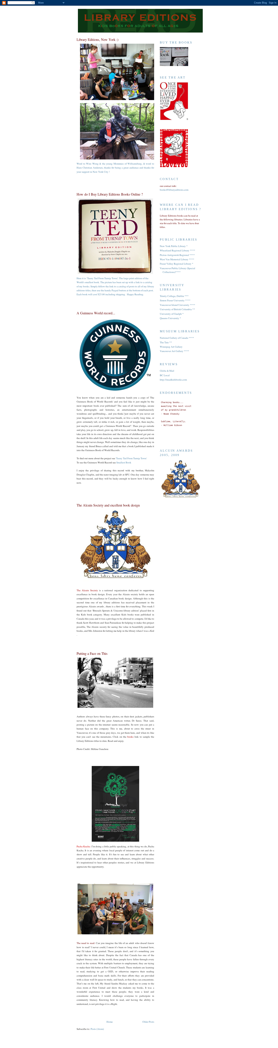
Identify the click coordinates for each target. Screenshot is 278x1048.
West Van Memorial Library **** (177, 259)
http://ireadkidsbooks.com (173, 379)
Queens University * (170, 318)
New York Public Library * (174, 246)
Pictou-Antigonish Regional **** (177, 255)
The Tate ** (166, 342)
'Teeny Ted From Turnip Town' (131, 458)
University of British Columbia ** (177, 309)
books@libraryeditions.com (174, 189)
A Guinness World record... (96, 313)
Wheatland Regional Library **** (177, 250)
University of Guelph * (172, 313)
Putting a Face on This (92, 653)
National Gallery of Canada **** (177, 337)
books (130, 736)
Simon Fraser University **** (175, 300)
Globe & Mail (167, 370)
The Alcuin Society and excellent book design (108, 505)
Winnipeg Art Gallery (171, 346)
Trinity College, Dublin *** (174, 296)
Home (109, 1021)
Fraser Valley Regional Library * (176, 263)
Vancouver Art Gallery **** (174, 351)
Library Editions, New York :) (97, 39)
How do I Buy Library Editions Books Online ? (110, 194)
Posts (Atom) (97, 1029)
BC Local (165, 375)
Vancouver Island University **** (177, 305)
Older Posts (148, 1021)
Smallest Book (123, 462)
